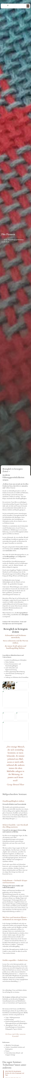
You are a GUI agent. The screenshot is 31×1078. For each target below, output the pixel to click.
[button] (28, 6)
